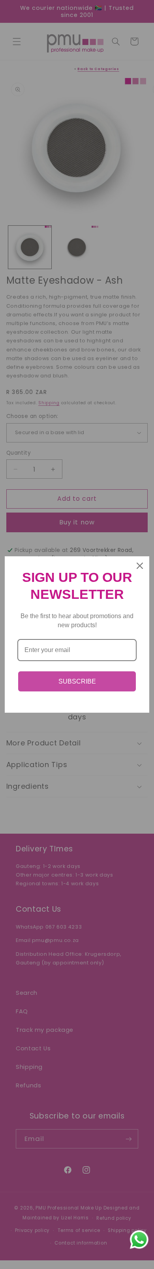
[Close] (139, 565)
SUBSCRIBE (77, 681)
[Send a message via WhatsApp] (139, 1239)
